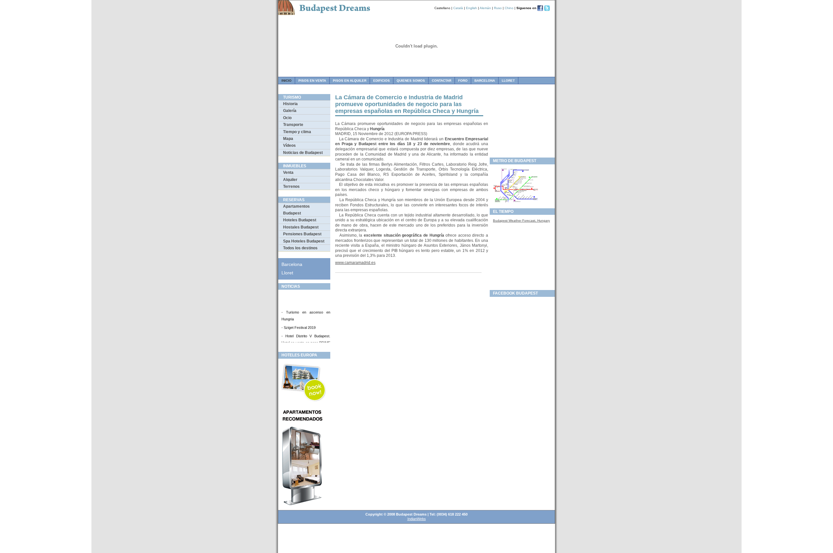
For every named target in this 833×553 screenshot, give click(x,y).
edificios (381, 80)
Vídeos (289, 145)
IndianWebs (416, 519)
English (471, 8)
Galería (289, 110)
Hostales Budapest (301, 227)
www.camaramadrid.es (355, 262)
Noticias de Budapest (303, 152)
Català (458, 8)
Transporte (293, 124)
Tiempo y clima (297, 132)
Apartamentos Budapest (296, 209)
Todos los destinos (300, 248)
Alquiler (290, 179)
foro (463, 80)
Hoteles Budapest (299, 220)
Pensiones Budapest (302, 234)
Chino (509, 8)
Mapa (288, 138)
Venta (288, 172)
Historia (290, 104)
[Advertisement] (522, 124)
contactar (441, 80)
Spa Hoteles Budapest (303, 241)
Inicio (286, 80)
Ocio (287, 118)
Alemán (485, 8)
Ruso (498, 8)
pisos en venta (312, 80)
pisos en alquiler (349, 80)
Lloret (508, 80)
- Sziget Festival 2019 (298, 325)
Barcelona (484, 80)
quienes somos (411, 80)
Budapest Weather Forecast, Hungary (521, 220)
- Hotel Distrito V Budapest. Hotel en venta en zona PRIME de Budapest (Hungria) (305, 340)
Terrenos (291, 186)
